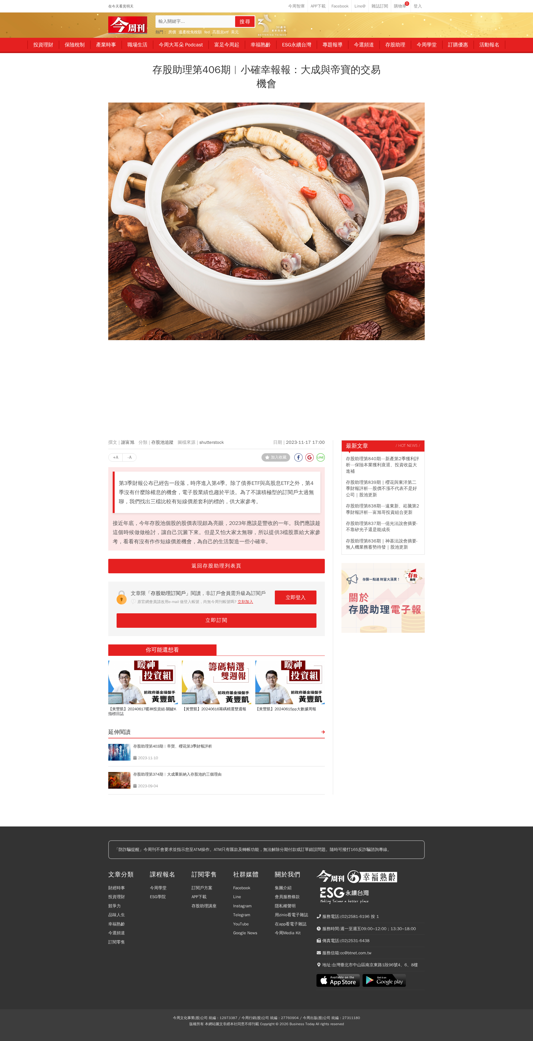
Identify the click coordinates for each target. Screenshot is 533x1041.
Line (237, 896)
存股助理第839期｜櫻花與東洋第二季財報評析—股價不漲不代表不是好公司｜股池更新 (381, 489)
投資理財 (116, 896)
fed (207, 32)
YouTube (241, 924)
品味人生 (116, 914)
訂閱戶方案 (202, 887)
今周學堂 (158, 887)
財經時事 (116, 887)
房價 (172, 32)
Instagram (242, 905)
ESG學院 (158, 896)
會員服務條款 (287, 896)
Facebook (241, 887)
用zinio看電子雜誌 (291, 914)
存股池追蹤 (162, 442)
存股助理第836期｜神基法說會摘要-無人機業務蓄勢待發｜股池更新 (382, 544)
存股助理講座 (204, 905)
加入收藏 (278, 457)
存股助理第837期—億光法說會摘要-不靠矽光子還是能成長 (382, 526)
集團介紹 (283, 887)
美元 (235, 32)
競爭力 (114, 905)
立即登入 (296, 597)
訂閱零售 (116, 942)
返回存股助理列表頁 (217, 566)
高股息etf (220, 32)
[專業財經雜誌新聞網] (127, 25)
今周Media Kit (288, 932)
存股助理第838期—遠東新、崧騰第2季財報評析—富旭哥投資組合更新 (382, 509)
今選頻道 (116, 932)
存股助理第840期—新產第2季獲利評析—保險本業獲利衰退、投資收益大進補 (382, 465)
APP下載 (199, 896)
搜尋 (245, 22)
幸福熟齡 (116, 924)
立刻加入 (245, 601)
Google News (245, 932)
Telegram (241, 914)
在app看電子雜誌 (290, 924)
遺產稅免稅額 (190, 32)
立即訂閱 (216, 620)
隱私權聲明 (285, 905)
